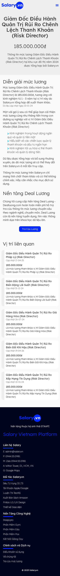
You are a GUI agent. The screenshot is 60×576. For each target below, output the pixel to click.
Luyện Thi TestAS (12, 492)
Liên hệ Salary (12, 445)
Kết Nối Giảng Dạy (13, 538)
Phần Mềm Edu (11, 529)
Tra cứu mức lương (12, 561)
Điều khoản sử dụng (13, 551)
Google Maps (13, 470)
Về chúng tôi (9, 556)
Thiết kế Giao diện (12, 507)
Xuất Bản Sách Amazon (15, 497)
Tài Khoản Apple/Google (15, 488)
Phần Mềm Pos (11, 534)
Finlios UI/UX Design (14, 502)
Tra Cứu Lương (30, 229)
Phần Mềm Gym (12, 524)
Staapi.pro (8, 520)
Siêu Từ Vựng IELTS (13, 483)
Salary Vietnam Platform (30, 434)
